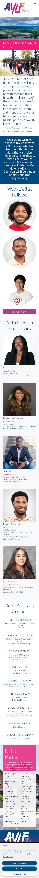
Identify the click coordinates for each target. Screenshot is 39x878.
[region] (19, 860)
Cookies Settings (19, 874)
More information (8, 857)
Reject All (19, 869)
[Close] (36, 845)
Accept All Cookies (19, 863)
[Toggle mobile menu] (35, 3)
